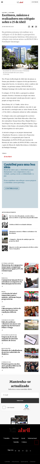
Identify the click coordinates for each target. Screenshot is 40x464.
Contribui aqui (11, 188)
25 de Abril (8, 156)
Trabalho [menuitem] (6, 438)
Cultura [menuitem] (24, 442)
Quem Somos (24, 461)
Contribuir (7, 461)
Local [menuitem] (23, 438)
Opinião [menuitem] (16, 442)
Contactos (32, 461)
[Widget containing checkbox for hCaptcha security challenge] (15, 407)
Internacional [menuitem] (32, 438)
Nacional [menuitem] (15, 438)
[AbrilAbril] (20, 432)
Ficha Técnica (15, 461)
